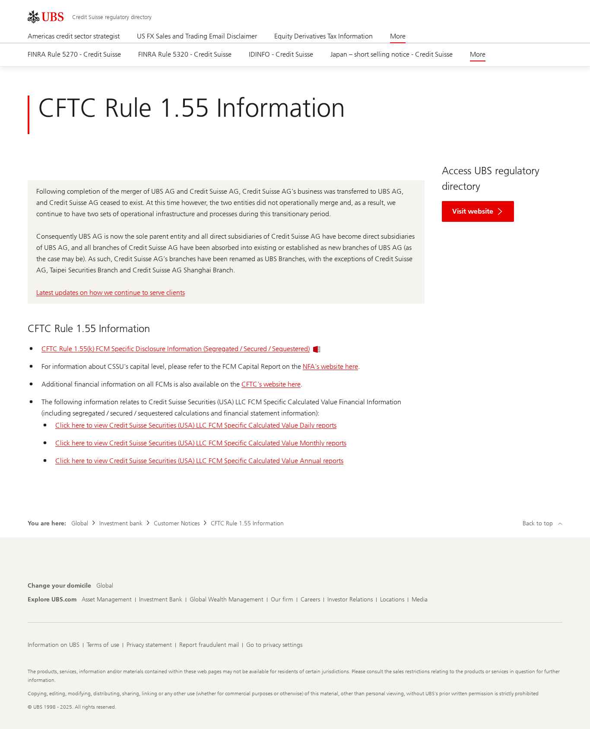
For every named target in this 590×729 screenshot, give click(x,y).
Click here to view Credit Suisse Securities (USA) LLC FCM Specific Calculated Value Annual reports (199, 461)
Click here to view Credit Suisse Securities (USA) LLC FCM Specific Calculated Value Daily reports (195, 425)
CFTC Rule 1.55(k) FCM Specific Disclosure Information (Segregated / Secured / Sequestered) (175, 349)
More (398, 36)
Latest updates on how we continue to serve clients (110, 292)
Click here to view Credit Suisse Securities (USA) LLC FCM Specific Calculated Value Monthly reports (200, 443)
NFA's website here (330, 366)
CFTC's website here (271, 384)
